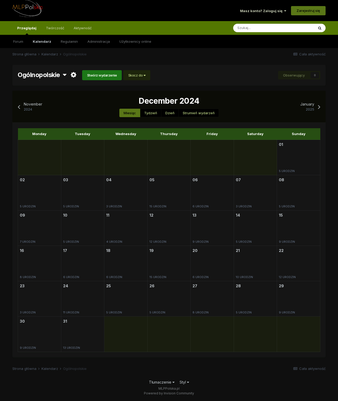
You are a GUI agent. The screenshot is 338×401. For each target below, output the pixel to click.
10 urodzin (244, 277)
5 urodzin (287, 171)
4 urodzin (114, 242)
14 (238, 215)
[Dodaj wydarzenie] (286, 145)
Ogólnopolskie (40, 75)
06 (195, 180)
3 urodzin (114, 206)
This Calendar (296, 28)
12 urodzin (157, 242)
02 (22, 180)
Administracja (98, 41)
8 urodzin (28, 277)
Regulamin (69, 41)
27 (195, 286)
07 (238, 180)
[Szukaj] (320, 28)
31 (65, 321)
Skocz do (136, 75)
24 (65, 286)
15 (281, 215)
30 (22, 321)
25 (108, 286)
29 (281, 286)
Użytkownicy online (135, 41)
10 (65, 215)
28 (238, 286)
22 (281, 250)
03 (65, 180)
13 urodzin (71, 348)
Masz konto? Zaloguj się (262, 11)
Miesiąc (130, 113)
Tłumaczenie (160, 382)
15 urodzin (157, 206)
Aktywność (83, 28)
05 (151, 180)
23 (22, 286)
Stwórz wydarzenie (102, 75)
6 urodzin (201, 206)
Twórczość (55, 28)
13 (194, 215)
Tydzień (150, 113)
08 (281, 180)
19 (151, 250)
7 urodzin (27, 242)
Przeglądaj (26, 28)
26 (151, 286)
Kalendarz (42, 41)
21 (238, 250)
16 (22, 250)
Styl (183, 382)
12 (151, 215)
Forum (18, 41)
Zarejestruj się (308, 10)
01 (281, 144)
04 (108, 180)
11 (107, 215)
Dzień (170, 113)
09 (22, 215)
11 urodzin (71, 312)
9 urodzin (201, 242)
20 (195, 250)
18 (108, 250)
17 (65, 250)
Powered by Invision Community (169, 393)
